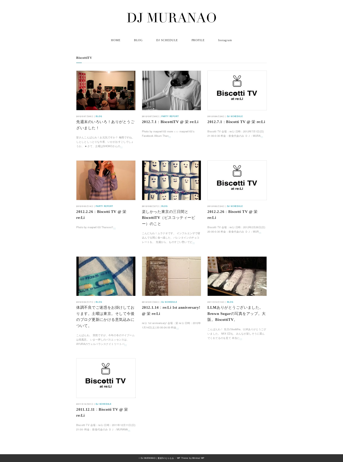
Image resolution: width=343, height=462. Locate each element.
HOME (115, 40)
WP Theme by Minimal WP (191, 458)
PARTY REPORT (170, 116)
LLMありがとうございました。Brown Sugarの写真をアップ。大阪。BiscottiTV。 (236, 313)
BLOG (138, 40)
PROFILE (198, 40)
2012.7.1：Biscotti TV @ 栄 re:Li (236, 122)
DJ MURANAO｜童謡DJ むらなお (157, 458)
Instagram (225, 40)
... (121, 146)
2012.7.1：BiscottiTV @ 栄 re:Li (170, 122)
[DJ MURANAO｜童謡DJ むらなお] (171, 17)
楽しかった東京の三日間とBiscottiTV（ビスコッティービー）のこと (168, 218)
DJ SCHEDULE (167, 40)
